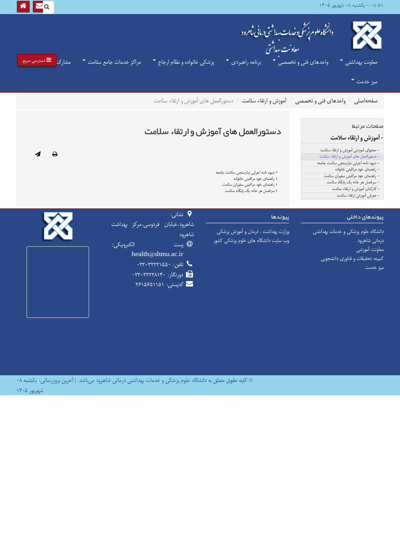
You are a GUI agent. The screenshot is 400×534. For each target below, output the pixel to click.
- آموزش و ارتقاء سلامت (356, 138)
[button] (37, 60)
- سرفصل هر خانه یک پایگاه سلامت (353, 182)
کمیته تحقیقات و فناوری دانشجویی (352, 258)
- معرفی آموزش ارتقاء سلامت (358, 196)
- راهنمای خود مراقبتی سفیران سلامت (351, 176)
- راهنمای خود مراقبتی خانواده (357, 170)
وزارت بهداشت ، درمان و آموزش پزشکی (253, 231)
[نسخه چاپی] (54, 154)
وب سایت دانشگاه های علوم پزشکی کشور (251, 240)
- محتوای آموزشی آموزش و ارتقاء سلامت (349, 150)
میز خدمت (366, 81)
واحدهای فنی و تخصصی (302, 62)
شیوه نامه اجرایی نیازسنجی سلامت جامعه (246, 172)
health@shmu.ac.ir (157, 254)
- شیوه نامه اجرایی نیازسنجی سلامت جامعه (348, 163)
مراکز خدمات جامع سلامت (113, 62)
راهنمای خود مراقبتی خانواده (255, 178)
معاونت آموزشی (370, 249)
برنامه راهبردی (245, 62)
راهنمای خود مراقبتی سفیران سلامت (249, 184)
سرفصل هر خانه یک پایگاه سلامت (250, 190)
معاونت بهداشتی (360, 62)
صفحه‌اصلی (366, 101)
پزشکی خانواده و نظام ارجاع (185, 62)
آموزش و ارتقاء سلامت (264, 101)
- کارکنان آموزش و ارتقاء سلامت (355, 189)
